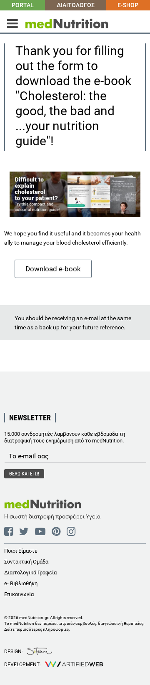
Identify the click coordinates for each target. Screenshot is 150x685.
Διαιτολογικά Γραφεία (30, 572)
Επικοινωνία (19, 594)
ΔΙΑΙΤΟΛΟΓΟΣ (76, 5)
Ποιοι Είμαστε (21, 551)
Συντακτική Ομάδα (26, 562)
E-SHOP (128, 5)
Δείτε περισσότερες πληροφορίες (36, 629)
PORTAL (23, 5)
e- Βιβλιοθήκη (21, 583)
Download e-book (53, 269)
